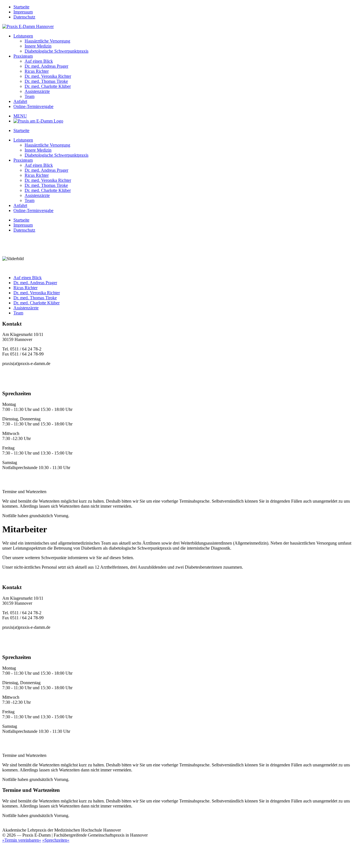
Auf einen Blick (39, 61)
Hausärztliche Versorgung (47, 41)
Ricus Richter (37, 71)
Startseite (21, 6)
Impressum (23, 12)
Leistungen (23, 36)
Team (29, 96)
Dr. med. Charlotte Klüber (48, 86)
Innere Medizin (38, 46)
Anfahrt (20, 101)
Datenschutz (24, 17)
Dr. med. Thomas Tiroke (46, 81)
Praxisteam (23, 56)
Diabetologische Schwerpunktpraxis (56, 51)
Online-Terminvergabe (33, 106)
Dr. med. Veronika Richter (48, 76)
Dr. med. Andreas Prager (46, 66)
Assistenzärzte (37, 91)
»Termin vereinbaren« (21, 840)
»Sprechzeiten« (55, 840)
